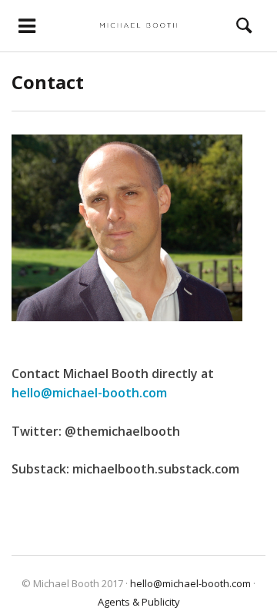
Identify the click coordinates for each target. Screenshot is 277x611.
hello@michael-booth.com (89, 392)
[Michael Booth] (139, 25)
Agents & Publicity (139, 602)
